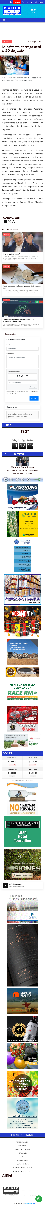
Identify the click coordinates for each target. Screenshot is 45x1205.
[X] (27, 2)
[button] (11, 2)
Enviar (34, 398)
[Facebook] (31, 2)
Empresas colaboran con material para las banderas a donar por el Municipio (21, 34)
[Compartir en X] (9, 222)
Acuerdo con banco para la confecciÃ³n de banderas (21, 28)
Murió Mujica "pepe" (11, 254)
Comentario (10, 353)
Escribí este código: (14, 371)
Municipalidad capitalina (14, 24)
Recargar (33, 387)
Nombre (8, 345)
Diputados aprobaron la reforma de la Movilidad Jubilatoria (18, 321)
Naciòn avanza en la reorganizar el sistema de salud (22, 287)
